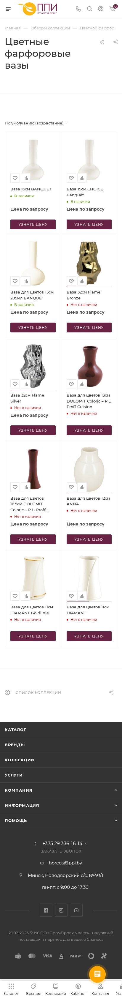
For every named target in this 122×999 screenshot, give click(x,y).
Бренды (15, 744)
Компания (18, 790)
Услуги (14, 775)
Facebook (46, 910)
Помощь (16, 820)
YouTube (76, 910)
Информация (22, 805)
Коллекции (19, 759)
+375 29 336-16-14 (62, 843)
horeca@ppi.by (65, 863)
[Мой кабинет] (100, 9)
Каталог (15, 729)
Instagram (61, 910)
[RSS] (102, 42)
